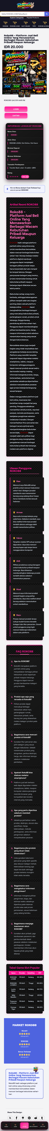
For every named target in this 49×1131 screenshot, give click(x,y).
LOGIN (16, 109)
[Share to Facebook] (16, 1118)
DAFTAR (16, 116)
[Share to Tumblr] (42, 1118)
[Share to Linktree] (23, 1118)
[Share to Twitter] (10, 1118)
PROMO (6, 1126)
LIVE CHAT (42, 1126)
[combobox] (22, 14)
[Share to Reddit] (35, 1118)
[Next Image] (45, 72)
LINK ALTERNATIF (34, 1126)
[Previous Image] (4, 72)
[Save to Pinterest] (29, 1118)
